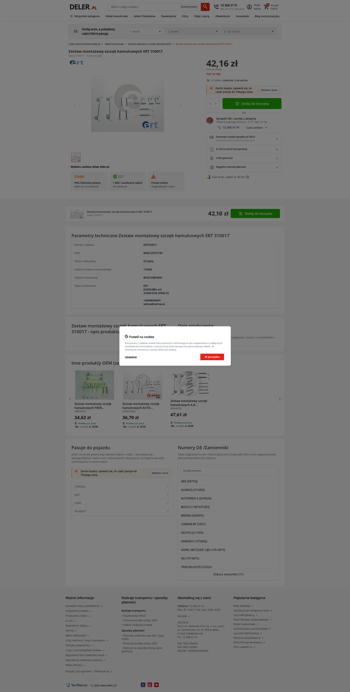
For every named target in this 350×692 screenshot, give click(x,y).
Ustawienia (131, 357)
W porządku (212, 357)
